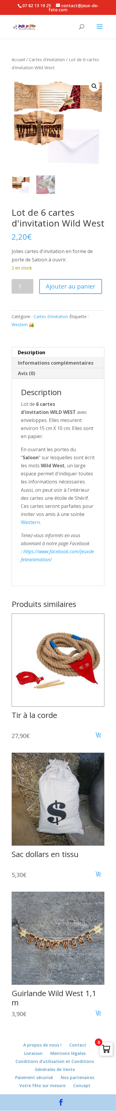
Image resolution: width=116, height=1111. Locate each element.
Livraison (33, 1053)
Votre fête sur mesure (42, 1085)
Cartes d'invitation (47, 59)
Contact (77, 1045)
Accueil (18, 59)
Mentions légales (68, 1053)
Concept (81, 1085)
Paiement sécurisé (34, 1077)
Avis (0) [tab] (26, 373)
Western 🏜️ (23, 324)
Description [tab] (31, 352)
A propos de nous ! (42, 1045)
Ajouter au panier (70, 286)
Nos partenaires (77, 1077)
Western (30, 522)
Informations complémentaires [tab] (55, 363)
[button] (94, 86)
